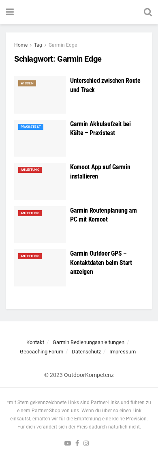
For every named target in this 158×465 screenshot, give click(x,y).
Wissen (27, 83)
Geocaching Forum (41, 352)
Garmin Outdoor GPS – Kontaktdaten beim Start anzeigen (101, 263)
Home (21, 45)
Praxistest (31, 127)
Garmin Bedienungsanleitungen (88, 342)
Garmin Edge (63, 45)
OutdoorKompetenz (89, 375)
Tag (38, 45)
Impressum (122, 352)
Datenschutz (86, 352)
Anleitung (30, 170)
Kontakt (35, 342)
